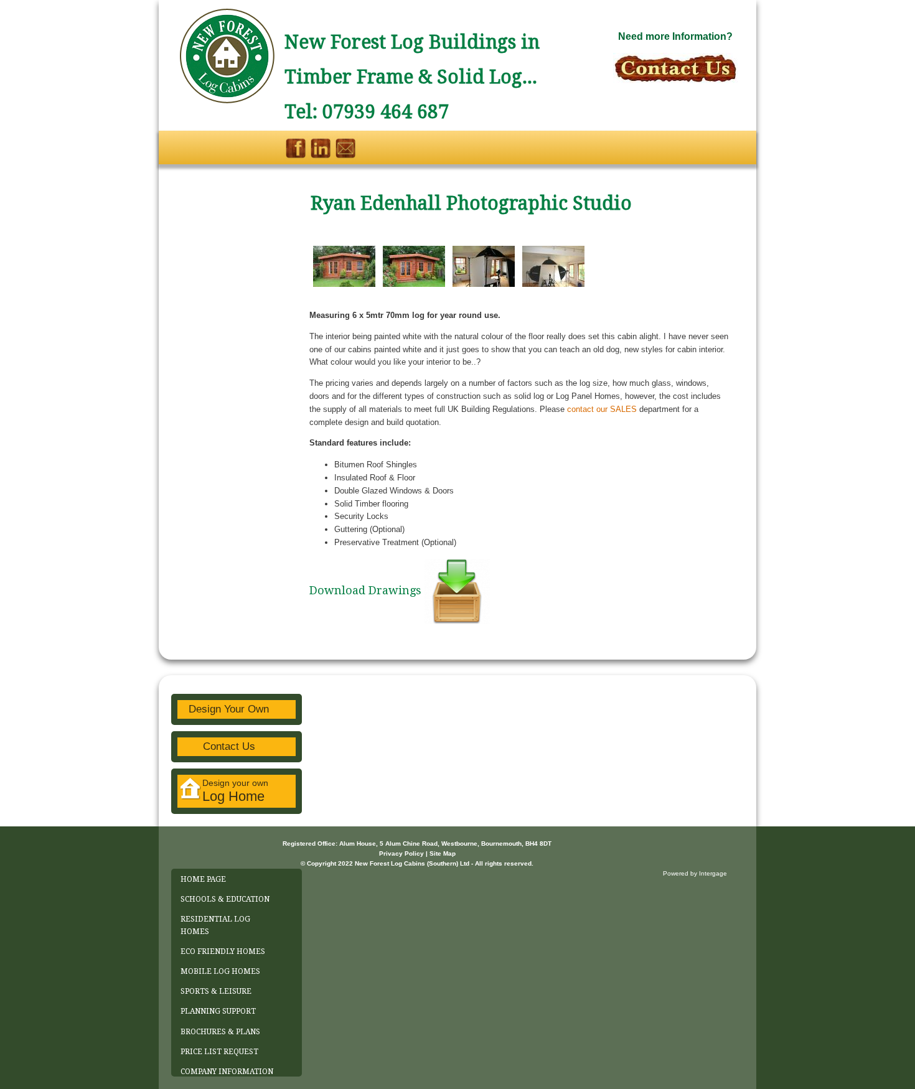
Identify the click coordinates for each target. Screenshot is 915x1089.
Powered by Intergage (695, 873)
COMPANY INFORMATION (227, 1071)
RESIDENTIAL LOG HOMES (215, 925)
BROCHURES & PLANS (220, 1031)
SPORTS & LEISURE (216, 991)
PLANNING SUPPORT (218, 1011)
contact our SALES (602, 409)
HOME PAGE (203, 879)
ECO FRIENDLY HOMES (223, 951)
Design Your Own (229, 709)
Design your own (235, 791)
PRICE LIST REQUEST (219, 1051)
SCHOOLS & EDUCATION (225, 899)
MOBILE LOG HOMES (220, 971)
